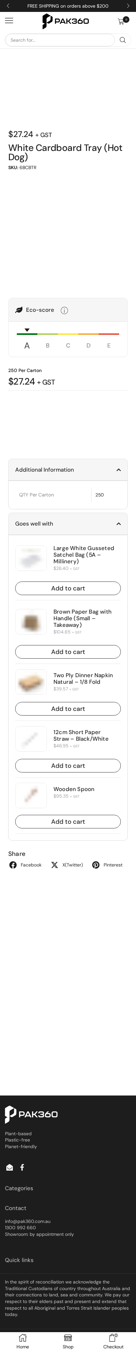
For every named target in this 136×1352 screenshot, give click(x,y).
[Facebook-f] (22, 1167)
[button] (124, 21)
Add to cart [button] (68, 588)
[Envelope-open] (9, 1167)
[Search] (123, 40)
